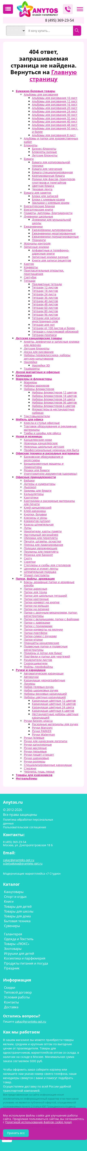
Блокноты (30, 145)
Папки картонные (36, 599)
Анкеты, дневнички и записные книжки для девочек (51, 343)
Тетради (29, 281)
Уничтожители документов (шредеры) (50, 474)
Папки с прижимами (38, 626)
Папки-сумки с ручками (40, 636)
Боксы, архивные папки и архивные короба (49, 583)
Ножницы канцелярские (41, 443)
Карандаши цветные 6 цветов (53, 711)
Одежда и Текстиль (18, 939)
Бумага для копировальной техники (51, 164)
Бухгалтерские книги (38, 209)
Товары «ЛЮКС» (16, 944)
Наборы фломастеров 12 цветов (54, 392)
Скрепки (30, 562)
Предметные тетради (47, 284)
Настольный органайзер (41, 535)
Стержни (30, 768)
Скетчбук (30, 277)
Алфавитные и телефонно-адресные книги (50, 252)
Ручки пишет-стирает (39, 755)
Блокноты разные (44, 152)
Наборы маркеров (36, 385)
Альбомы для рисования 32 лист (54, 118)
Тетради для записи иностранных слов (46, 319)
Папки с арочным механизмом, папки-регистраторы (51, 614)
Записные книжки (36, 247)
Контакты (11, 1002)
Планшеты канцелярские (41, 643)
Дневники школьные (38, 216)
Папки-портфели (35, 633)
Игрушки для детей (19, 953)
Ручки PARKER (41, 731)
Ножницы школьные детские (44, 447)
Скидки (9, 987)
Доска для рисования (39, 352)
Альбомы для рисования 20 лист (54, 108)
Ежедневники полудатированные (55, 236)
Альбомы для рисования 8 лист (54, 135)
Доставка (11, 1007)
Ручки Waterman (43, 734)
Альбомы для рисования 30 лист (54, 115)
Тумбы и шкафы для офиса (42, 433)
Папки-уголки (33, 639)
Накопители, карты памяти (43, 531)
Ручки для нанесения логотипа (45, 741)
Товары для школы (18, 911)
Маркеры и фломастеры (34, 379)
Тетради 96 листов (45, 314)
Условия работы (17, 997)
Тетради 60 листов (45, 308)
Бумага (29, 159)
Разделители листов (38, 660)
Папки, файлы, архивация (35, 579)
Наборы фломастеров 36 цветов (54, 402)
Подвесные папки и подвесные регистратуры (46, 648)
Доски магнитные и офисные (38, 372)
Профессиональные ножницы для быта (51, 450)
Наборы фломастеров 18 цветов (54, 396)
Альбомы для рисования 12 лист (54, 101)
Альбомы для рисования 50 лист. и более (55, 130)
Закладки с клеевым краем (50, 203)
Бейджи (29, 480)
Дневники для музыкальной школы (51, 221)
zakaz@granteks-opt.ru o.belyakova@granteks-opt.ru (22, 861)
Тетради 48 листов (45, 304)
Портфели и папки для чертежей (47, 656)
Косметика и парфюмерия (24, 958)
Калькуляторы (34, 494)
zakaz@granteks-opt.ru (30, 1021)
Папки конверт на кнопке (41, 602)
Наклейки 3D (41, 365)
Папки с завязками (37, 622)
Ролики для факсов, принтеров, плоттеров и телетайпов (53, 180)
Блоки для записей (45, 196)
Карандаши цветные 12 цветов (54, 700)
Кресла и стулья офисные (42, 423)
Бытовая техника (17, 921)
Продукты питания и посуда (26, 963)
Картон (29, 264)
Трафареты (32, 368)
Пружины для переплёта (41, 552)
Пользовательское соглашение (24, 827)
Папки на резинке (36, 609)
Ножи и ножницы (29, 436)
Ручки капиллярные (38, 744)
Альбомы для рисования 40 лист (54, 121)
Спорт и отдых (15, 896)
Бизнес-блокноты (44, 149)
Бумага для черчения (47, 169)
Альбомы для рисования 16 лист (54, 104)
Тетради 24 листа (44, 294)
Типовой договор (18, 992)
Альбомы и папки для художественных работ (51, 140)
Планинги (39, 240)
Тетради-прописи (44, 335)
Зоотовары (12, 948)
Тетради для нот (43, 325)
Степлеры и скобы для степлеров (47, 565)
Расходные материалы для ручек (55, 724)
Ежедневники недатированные (54, 233)
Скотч (28, 558)
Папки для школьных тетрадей (45, 595)
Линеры (29, 684)
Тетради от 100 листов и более (53, 328)
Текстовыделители (37, 416)
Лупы (27, 528)
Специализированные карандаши (48, 765)
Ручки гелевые (34, 738)
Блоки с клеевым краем (48, 199)
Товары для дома (17, 916)
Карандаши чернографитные (44, 680)
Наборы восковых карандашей (45, 694)
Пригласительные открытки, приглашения (44, 272)
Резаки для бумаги (37, 470)
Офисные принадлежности (36, 477)
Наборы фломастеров (39, 389)
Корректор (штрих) (37, 521)
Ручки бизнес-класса (38, 721)
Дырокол (30, 487)
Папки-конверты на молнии (43, 629)
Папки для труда (35, 592)
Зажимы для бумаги (37, 490)
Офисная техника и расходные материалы (47, 453)
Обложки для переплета (41, 538)
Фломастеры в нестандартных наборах (53, 411)
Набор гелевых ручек (39, 687)
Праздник (11, 968)
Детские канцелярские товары (39, 338)
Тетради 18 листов (45, 291)
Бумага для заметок (37, 193)
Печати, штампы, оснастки (42, 541)
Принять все (16, 1133)
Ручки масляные (35, 748)
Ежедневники (33, 226)
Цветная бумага (43, 186)
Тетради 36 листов (45, 298)
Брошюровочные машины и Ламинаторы (44, 465)
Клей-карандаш (35, 511)
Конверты (31, 267)
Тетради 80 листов (45, 311)
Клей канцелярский (37, 507)
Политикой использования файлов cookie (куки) (38, 1122)
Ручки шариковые (36, 758)
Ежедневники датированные (52, 230)
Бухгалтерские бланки (39, 206)
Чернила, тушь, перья (39, 771)
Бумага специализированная (52, 172)
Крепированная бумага (48, 176)
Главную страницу (53, 75)
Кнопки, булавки (35, 514)
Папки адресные (35, 589)
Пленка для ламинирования (43, 545)
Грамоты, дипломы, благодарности (48, 213)
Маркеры (30, 382)
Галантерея (13, 934)
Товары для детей (18, 906)
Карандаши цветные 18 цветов (54, 704)
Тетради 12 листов (45, 287)
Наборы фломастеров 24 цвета (53, 399)
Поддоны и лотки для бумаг (43, 653)
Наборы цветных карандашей (45, 697)
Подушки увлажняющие (40, 548)
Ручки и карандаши (31, 670)
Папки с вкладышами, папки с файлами (51, 619)
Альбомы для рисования (41, 94)
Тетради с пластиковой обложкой (55, 331)
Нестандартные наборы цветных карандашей (55, 715)
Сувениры (12, 926)
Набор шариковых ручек (41, 690)
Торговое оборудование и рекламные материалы (50, 428)
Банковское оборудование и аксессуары (43, 458)
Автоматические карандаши (44, 673)
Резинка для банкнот (38, 555)
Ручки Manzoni (42, 728)
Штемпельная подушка (40, 572)
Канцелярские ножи (38, 440)
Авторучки (31, 677)
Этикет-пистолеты (36, 575)
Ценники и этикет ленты (41, 568)
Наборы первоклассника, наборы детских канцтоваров (47, 356)
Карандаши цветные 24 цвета (53, 707)
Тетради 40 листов (45, 301)
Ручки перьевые (35, 751)
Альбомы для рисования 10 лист (54, 98)
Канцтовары (13, 892)
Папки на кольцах (36, 606)
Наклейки (30, 362)
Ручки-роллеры (34, 761)
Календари (24, 375)
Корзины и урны (35, 518)
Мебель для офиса (29, 419)
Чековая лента (42, 189)
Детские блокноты (44, 155)
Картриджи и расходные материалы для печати (49, 502)
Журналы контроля (37, 243)
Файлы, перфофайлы (38, 667)
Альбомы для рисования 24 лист (54, 111)
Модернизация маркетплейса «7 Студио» (32, 873)
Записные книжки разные (50, 257)
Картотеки (31, 497)
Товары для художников (34, 775)
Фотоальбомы (26, 778)
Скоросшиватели (36, 663)
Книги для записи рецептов (51, 260)
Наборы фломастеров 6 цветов (53, 406)
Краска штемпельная (39, 524)
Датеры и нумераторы (39, 484)
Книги (9, 901)
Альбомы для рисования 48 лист (54, 125)
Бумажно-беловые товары (35, 91)
